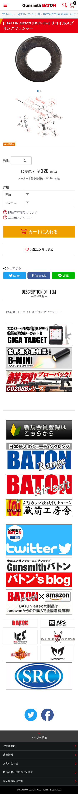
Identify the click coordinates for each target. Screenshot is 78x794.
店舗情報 (8, 754)
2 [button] (40, 91)
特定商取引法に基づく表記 (18, 772)
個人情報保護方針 (13, 781)
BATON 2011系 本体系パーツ (59, 14)
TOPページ (8, 14)
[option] (39, 59)
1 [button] (37, 91)
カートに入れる (43, 231)
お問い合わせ (10, 763)
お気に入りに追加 (41, 249)
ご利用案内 (9, 746)
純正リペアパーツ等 (29, 14)
